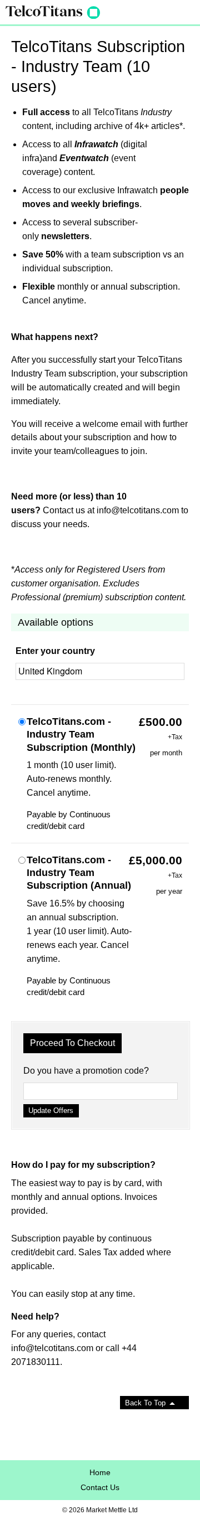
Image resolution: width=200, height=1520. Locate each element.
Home (100, 1472)
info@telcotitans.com (138, 510)
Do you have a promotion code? (86, 1070)
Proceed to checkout (72, 1043)
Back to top (145, 1403)
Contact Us (100, 1487)
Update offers (50, 1110)
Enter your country (55, 651)
